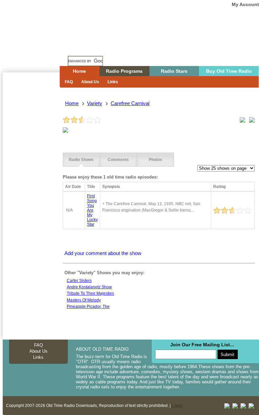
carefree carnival (130, 103)
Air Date (73, 186)
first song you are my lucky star (92, 210)
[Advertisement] (31, 194)
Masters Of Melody (84, 300)
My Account (245, 4)
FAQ (69, 81)
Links (113, 81)
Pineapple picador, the (88, 306)
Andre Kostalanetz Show (89, 287)
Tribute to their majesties (90, 293)
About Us (90, 81)
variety (94, 103)
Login (177, 405)
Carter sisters (79, 280)
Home (36, 48)
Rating (219, 186)
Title (91, 186)
